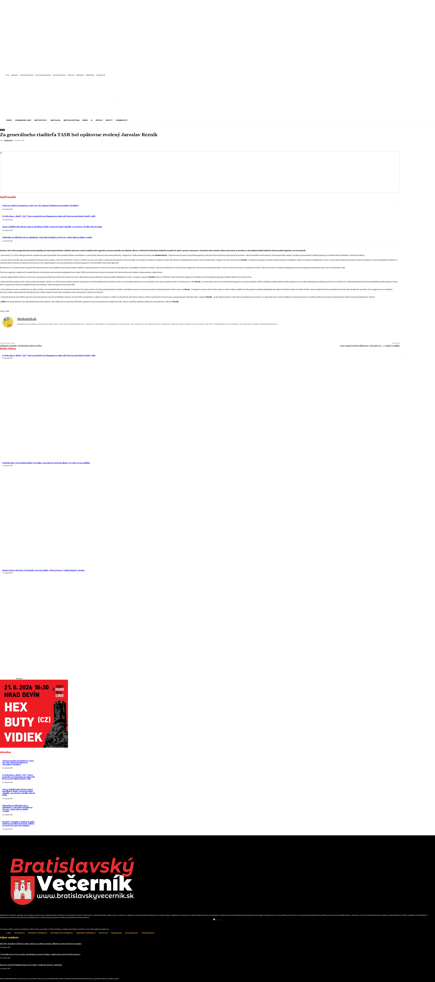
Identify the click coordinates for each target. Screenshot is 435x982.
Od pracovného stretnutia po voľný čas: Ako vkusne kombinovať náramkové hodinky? (40, 206)
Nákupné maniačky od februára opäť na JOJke (21, 346)
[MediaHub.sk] (8, 322)
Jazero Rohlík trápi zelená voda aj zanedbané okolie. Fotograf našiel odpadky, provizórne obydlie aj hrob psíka (52, 227)
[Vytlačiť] (388, 145)
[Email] (379, 145)
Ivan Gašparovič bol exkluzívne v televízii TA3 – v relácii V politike (370, 346)
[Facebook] (371, 145)
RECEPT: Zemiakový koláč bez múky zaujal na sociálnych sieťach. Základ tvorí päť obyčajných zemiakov (18, 824)
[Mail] (5, 923)
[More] (396, 145)
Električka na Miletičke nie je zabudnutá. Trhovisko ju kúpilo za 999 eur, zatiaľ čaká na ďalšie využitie (47, 237)
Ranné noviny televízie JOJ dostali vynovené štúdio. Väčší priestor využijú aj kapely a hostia (43, 570)
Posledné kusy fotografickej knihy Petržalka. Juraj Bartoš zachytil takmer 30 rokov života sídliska (46, 463)
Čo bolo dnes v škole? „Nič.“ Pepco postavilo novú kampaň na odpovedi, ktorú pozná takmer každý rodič (48, 216)
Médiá (2, 130)
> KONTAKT (113, 929)
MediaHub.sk (8, 140)
